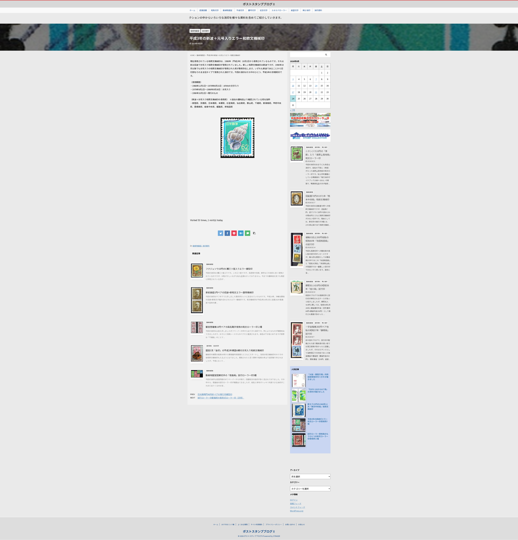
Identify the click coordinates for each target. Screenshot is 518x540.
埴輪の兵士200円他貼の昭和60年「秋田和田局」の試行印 (318, 241)
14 (316, 85)
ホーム (192, 10)
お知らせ (301, 524)
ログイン (294, 500)
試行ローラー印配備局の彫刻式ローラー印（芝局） (221, 397)
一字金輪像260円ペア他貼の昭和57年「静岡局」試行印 (318, 330)
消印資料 (318, 10)
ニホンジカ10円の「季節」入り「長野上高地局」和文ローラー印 (318, 154)
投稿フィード (295, 503)
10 (293, 85)
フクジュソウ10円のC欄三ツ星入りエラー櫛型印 (229, 268)
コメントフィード (297, 507)
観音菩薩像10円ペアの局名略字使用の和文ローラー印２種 (234, 326)
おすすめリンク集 (227, 524)
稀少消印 (306, 10)
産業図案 (203, 10)
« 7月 (292, 110)
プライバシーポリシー (274, 524)
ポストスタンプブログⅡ (259, 4)
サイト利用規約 (256, 524)
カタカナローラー (279, 10)
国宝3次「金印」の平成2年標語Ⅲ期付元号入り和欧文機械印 (235, 350)
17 (293, 92)
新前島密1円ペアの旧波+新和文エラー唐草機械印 (230, 292)
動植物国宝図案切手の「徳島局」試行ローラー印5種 (231, 375)
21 (316, 92)
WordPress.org (296, 510)
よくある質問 (243, 524)
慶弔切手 (252, 10)
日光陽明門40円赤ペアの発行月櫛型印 (215, 394)
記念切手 (263, 10)
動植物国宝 (227, 10)
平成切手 (240, 10)
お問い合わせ (290, 524)
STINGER (276, 536)
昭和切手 (215, 10)
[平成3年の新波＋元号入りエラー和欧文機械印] (240, 233)
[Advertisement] (237, 193)
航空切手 (295, 10)
